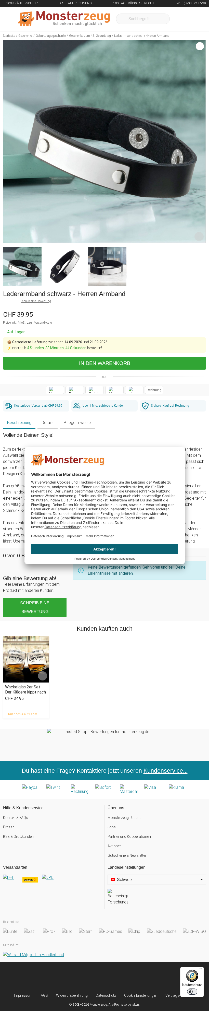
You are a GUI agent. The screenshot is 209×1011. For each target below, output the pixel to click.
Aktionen (115, 846)
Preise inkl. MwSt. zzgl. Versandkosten (28, 322)
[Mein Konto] (195, 18)
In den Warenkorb (104, 363)
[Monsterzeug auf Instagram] (76, 977)
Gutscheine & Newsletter (127, 855)
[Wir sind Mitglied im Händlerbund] (33, 954)
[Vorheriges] (8, 141)
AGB (44, 995)
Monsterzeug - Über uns (127, 818)
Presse (8, 827)
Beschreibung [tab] (19, 422)
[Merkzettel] (180, 18)
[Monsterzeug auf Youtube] (132, 977)
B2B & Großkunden (18, 836)
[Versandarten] (52, 882)
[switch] (192, 992)
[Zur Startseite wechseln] (64, 19)
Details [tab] (48, 422)
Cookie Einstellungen (140, 995)
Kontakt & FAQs (15, 818)
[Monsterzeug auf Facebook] (95, 977)
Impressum (23, 995)
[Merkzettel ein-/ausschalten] (199, 236)
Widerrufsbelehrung (72, 995)
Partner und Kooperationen (129, 836)
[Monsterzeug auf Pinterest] (113, 977)
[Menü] (201, 970)
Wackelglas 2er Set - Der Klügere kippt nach (25, 689)
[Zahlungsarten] (104, 789)
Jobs (112, 827)
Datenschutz (106, 995)
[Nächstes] (200, 141)
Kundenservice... (165, 770)
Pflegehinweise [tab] (77, 422)
